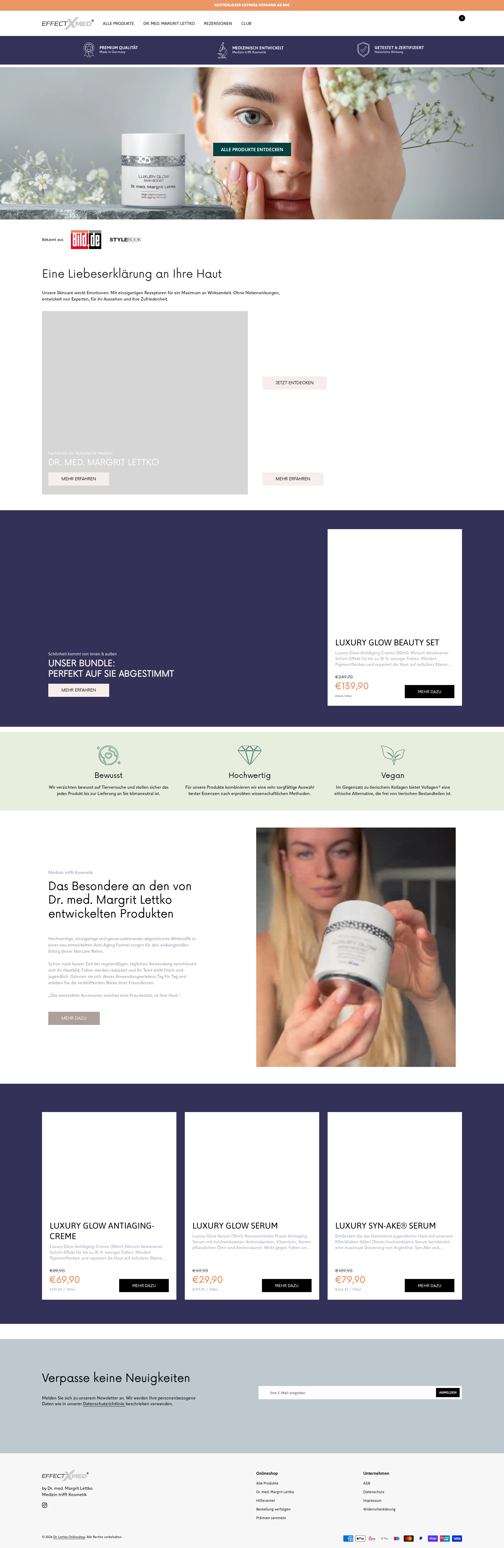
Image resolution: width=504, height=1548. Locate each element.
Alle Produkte (118, 23)
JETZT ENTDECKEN (295, 383)
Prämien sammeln (271, 1518)
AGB (366, 1483)
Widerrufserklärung (379, 1509)
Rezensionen (218, 23)
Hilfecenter (265, 1500)
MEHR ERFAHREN (78, 479)
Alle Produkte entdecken (252, 149)
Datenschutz (373, 1492)
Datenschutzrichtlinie (104, 1404)
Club (246, 23)
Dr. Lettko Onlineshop (69, 1537)
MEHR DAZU (74, 1018)
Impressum (372, 1500)
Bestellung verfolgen (273, 1509)
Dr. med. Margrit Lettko (169, 23)
